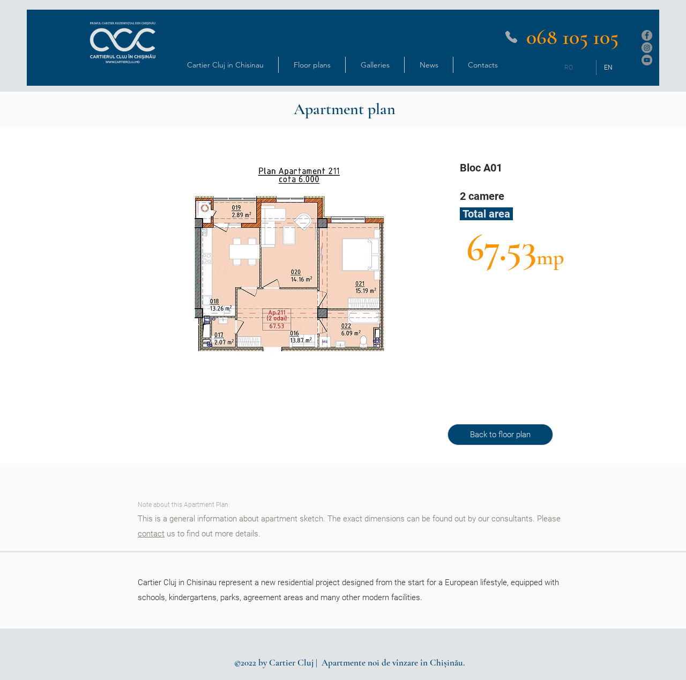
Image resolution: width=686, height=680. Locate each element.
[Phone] (511, 37)
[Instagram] (647, 47)
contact (151, 534)
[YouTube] (647, 60)
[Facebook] (647, 35)
